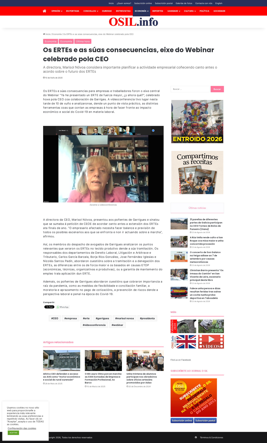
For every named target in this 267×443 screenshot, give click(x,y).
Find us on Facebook (181, 360)
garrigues (103, 318)
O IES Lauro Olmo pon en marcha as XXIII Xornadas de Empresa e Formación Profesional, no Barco (103, 378)
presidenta (148, 318)
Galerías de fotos (184, 3)
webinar (118, 325)
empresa (71, 318)
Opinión (55, 11)
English (218, 3)
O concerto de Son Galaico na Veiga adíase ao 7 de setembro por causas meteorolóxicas (205, 257)
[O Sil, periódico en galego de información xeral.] (133, 22)
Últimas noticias (197, 207)
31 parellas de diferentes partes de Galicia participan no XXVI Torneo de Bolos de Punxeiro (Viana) (206, 224)
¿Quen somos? (124, 3)
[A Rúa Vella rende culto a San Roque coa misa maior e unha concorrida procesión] (179, 241)
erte (87, 318)
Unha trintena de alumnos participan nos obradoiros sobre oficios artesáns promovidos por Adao (142, 378)
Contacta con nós (203, 3)
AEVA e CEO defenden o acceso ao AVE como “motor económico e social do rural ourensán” (61, 376)
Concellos (89, 11)
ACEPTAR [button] (13, 433)
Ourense (107, 11)
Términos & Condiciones (211, 437)
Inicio (111, 3)
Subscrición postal (164, 3)
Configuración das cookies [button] (22, 428)
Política (204, 11)
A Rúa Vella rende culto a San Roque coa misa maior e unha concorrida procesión (206, 240)
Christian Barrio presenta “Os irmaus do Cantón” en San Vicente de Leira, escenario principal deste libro (206, 275)
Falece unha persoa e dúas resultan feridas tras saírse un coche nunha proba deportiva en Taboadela (205, 293)
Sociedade (219, 11)
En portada (72, 11)
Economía (140, 11)
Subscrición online (143, 3)
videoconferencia (95, 325)
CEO (55, 318)
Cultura (189, 11)
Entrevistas (123, 11)
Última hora (83, 41)
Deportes (157, 11)
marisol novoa (125, 318)
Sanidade (172, 11)
